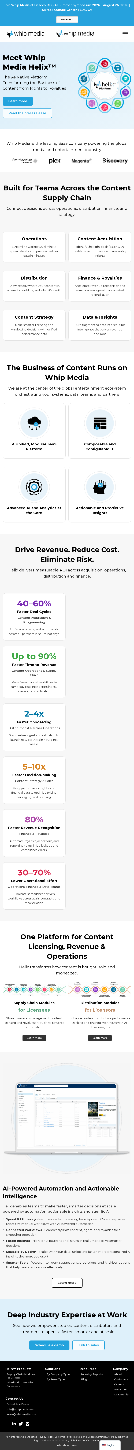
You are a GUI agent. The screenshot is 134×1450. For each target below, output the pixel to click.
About (118, 1374)
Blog (84, 1379)
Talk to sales (88, 1345)
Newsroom (121, 1389)
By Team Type (56, 1379)
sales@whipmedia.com (21, 1414)
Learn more (17, 101)
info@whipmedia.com (20, 1409)
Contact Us (14, 1398)
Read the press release (27, 113)
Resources (88, 1369)
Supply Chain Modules (21, 1376)
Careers (119, 1384)
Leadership (121, 1394)
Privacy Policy (45, 1436)
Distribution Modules (20, 1384)
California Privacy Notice (68, 1436)
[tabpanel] (41, 161)
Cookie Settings (96, 1436)
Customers (121, 1379)
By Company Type (58, 1374)
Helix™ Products (18, 1369)
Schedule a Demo (18, 1404)
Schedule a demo (49, 1345)
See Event (67, 19)
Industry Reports (92, 1374)
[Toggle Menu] (125, 33)
